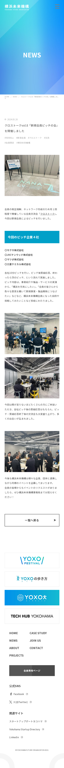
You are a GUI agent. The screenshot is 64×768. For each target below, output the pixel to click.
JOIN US (35, 640)
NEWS (15, 97)
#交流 (46, 138)
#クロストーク (35, 138)
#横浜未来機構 (23, 142)
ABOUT (14, 648)
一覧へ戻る (32, 520)
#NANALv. (9, 138)
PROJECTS (16, 655)
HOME (7, 97)
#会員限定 (9, 142)
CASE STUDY (38, 633)
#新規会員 (21, 138)
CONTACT (36, 648)
